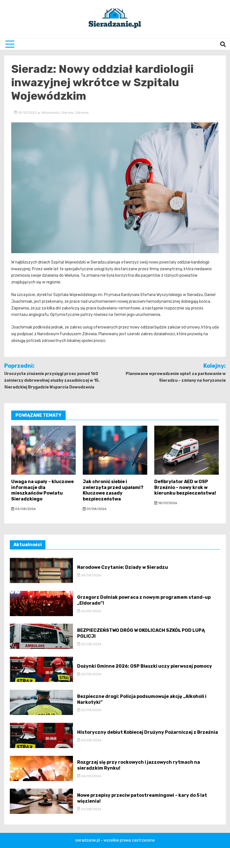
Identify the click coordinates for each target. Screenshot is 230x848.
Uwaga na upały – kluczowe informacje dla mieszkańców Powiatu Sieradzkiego (42, 490)
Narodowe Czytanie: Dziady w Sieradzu (122, 567)
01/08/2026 (96, 509)
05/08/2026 (25, 509)
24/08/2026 (90, 740)
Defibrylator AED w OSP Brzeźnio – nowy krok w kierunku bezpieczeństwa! (185, 487)
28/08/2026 (90, 575)
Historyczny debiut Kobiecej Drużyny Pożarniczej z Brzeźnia (147, 732)
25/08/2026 (90, 644)
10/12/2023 (27, 113)
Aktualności (50, 113)
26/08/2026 (90, 611)
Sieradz (67, 113)
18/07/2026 (167, 503)
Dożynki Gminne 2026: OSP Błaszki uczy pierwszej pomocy (144, 666)
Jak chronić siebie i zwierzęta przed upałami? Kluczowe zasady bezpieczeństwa (113, 490)
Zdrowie (82, 113)
